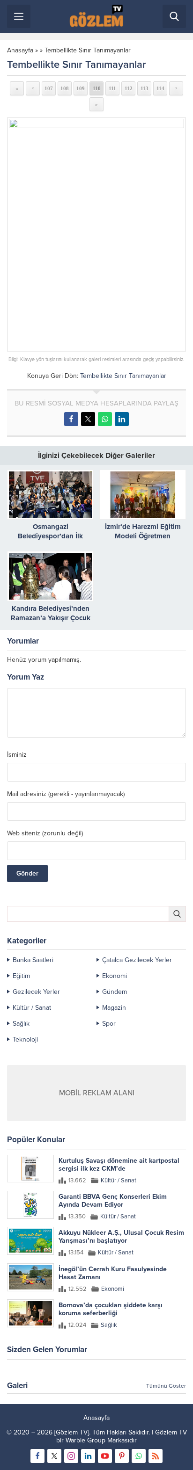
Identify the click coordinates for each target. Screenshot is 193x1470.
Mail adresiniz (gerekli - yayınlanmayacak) (66, 794)
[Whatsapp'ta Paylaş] (105, 419)
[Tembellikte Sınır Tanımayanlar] (96, 234)
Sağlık (21, 1024)
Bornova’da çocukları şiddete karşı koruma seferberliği (111, 1309)
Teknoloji (25, 1039)
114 (160, 88)
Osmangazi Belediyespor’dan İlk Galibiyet (50, 536)
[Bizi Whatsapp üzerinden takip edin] (139, 1456)
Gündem (114, 992)
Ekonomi (114, 976)
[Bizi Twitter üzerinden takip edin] (54, 1456)
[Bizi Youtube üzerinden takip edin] (105, 1456)
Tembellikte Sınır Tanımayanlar (88, 50)
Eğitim (21, 976)
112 (129, 88)
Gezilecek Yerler (36, 992)
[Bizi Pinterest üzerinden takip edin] (122, 1456)
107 (49, 88)
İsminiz (17, 755)
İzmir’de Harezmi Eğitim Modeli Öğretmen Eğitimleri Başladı (143, 536)
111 (112, 88)
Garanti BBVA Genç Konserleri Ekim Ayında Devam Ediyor (113, 1201)
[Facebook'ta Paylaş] (71, 419)
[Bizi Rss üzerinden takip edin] (155, 1456)
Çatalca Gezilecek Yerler (137, 960)
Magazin (114, 1008)
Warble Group (85, 1440)
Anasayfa (20, 50)
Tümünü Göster (166, 1386)
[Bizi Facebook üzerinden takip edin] (37, 1456)
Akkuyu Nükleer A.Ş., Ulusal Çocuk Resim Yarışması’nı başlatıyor (121, 1237)
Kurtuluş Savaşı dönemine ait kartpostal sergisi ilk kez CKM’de (119, 1165)
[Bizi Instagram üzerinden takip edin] (71, 1456)
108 (64, 88)
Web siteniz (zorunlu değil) (45, 833)
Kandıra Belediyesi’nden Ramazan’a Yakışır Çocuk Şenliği (50, 617)
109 (80, 88)
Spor (109, 1024)
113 (144, 88)
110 (97, 88)
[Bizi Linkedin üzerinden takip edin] (88, 1456)
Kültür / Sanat (32, 1008)
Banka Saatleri (33, 960)
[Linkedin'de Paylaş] (122, 419)
